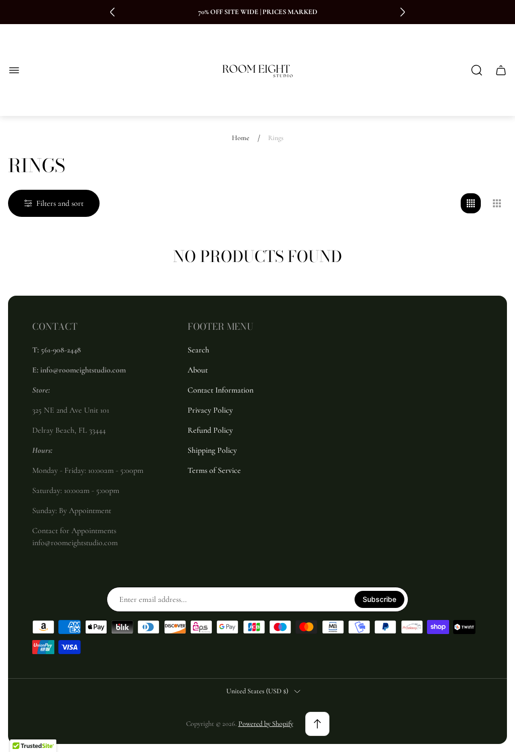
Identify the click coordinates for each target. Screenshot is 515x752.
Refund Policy (210, 430)
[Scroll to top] (317, 724)
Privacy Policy (210, 410)
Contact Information (220, 390)
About (198, 370)
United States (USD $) (257, 691)
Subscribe (379, 599)
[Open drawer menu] (14, 70)
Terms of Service (214, 470)
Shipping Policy (212, 450)
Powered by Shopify (265, 723)
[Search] (477, 70)
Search (198, 350)
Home (240, 138)
